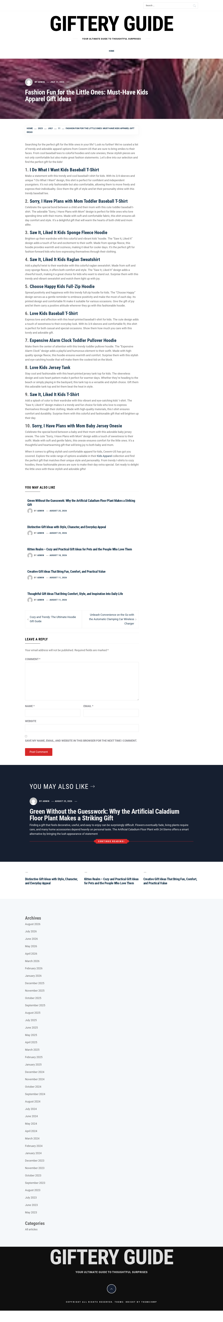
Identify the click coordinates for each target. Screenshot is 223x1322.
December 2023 (34, 1160)
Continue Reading (111, 841)
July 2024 (31, 1109)
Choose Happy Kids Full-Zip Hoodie (62, 286)
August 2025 (32, 1012)
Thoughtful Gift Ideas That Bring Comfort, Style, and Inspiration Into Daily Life (75, 594)
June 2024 (31, 1116)
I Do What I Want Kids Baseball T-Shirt (64, 169)
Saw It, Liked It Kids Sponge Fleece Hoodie (68, 232)
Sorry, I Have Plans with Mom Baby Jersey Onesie (77, 425)
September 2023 (35, 1182)
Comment (32, 659)
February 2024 (33, 1145)
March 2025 (32, 1049)
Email (88, 706)
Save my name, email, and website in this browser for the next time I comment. (81, 740)
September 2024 (35, 1094)
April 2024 (31, 1131)
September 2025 (35, 1005)
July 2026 (31, 931)
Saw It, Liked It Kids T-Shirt (54, 394)
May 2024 (31, 1123)
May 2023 (31, 1212)
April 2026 (31, 953)
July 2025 (31, 1020)
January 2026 (33, 975)
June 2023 (31, 1205)
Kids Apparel (104, 456)
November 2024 (34, 1079)
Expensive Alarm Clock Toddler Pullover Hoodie (73, 340)
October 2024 (33, 1086)
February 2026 (33, 968)
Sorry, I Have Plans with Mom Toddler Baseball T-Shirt (79, 201)
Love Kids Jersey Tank (50, 367)
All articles (31, 1229)
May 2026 (31, 946)
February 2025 (33, 1057)
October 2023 (33, 1175)
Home (111, 51)
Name (30, 706)
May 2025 (31, 1035)
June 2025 (31, 1027)
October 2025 (33, 998)
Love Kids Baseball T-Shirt (54, 313)
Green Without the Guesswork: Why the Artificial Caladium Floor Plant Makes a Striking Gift (104, 815)
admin (41, 82)
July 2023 (31, 1197)
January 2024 (33, 1153)
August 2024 (32, 1101)
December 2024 (34, 1072)
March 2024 (32, 1138)
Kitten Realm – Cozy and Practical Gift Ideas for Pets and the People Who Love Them (79, 549)
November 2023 (34, 1168)
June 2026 (31, 938)
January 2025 (33, 1064)
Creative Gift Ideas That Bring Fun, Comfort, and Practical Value (66, 571)
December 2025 (34, 983)
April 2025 (31, 1042)
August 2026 (32, 924)
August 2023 (32, 1190)
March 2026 (32, 961)
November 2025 (34, 990)
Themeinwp (149, 1302)
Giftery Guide (111, 24)
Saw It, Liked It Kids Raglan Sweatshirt (65, 259)
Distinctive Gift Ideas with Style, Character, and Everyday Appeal (66, 527)
